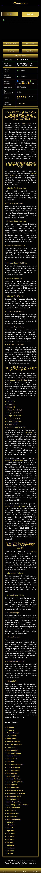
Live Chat (35, 872)
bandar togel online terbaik (15, 506)
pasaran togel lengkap (18, 380)
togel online (26, 123)
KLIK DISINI (21, 104)
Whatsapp (25, 872)
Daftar (15, 871)
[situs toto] (20, 5)
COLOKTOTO (31, 552)
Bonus (5, 872)
